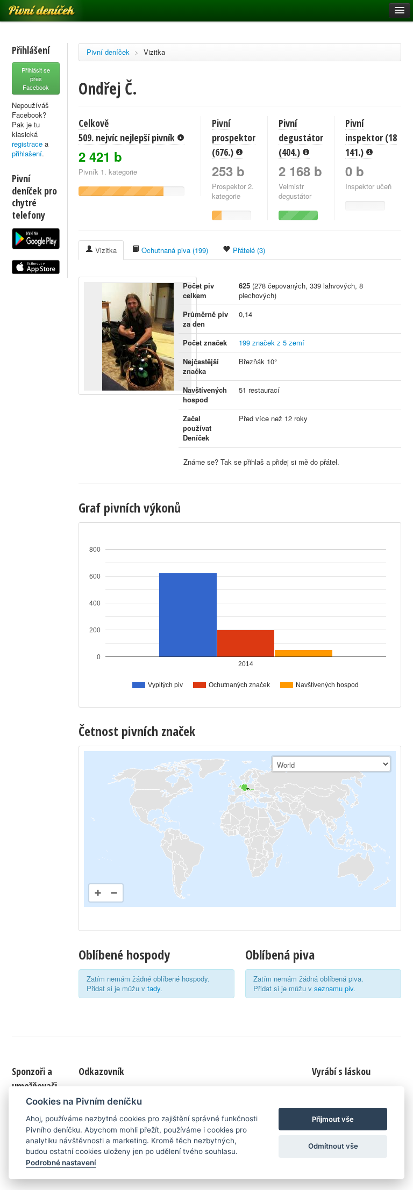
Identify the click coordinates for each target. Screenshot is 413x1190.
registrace (27, 144)
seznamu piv (333, 988)
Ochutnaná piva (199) (173, 250)
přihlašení (27, 153)
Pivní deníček (108, 52)
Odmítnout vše (333, 1146)
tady (153, 988)
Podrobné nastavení (61, 1162)
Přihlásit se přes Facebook (36, 78)
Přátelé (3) (248, 250)
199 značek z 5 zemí (271, 342)
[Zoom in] (98, 893)
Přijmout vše (333, 1119)
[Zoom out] (114, 893)
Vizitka (154, 52)
